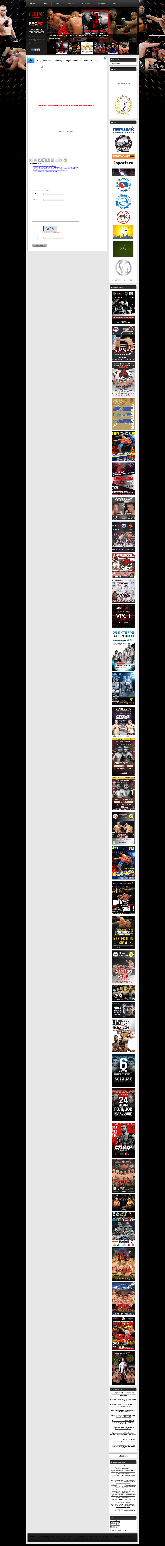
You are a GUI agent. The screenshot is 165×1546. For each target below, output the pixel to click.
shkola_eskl (114, 1509)
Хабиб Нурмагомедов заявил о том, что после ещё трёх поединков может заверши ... (56, 167)
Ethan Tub (114, 1475)
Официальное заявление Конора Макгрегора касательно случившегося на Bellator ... (55, 168)
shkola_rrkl (114, 1480)
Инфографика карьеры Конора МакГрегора (44, 166)
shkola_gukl (114, 1485)
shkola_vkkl (114, 1504)
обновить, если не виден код (51, 232)
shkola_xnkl (114, 1489)
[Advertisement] (66, 178)
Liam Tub (114, 1465)
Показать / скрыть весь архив (118, 1530)
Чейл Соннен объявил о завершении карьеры (45, 171)
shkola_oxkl (114, 1494)
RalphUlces (114, 1470)
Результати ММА (123, 1456)
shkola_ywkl (114, 1499)
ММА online (123, 1455)
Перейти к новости (54, 38)
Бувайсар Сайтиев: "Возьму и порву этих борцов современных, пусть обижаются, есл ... (123, 1467)
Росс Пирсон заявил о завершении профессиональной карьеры (50, 170)
